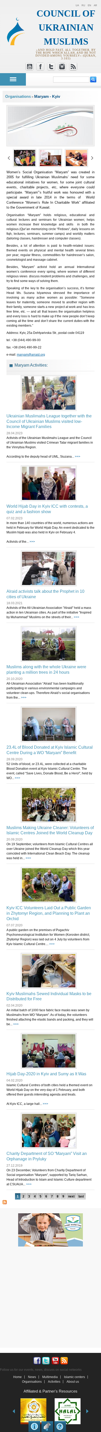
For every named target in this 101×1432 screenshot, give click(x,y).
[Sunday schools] (76, 165)
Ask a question (60, 1426)
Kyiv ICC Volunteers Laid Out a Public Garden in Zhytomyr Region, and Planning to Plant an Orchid (48, 913)
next (71, 1196)
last (81, 1196)
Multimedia (50, 1377)
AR (95, 5)
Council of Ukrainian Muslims (66, 27)
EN (89, 5)
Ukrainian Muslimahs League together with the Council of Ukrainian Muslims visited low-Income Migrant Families (49, 421)
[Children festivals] (24, 165)
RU (83, 5)
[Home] (17, 44)
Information (34, 1426)
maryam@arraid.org (31, 354)
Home (17, 1377)
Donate (47, 1426)
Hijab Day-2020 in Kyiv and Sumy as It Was (46, 1074)
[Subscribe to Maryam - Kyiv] (5, 1202)
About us (73, 1381)
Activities (54, 1381)
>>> (77, 456)
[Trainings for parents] (50, 165)
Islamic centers (74, 1377)
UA (77, 5)
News (32, 1377)
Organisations (18, 96)
